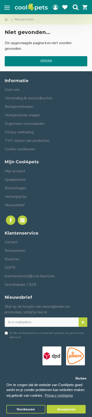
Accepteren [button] (66, 409)
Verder (46, 61)
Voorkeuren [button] (26, 409)
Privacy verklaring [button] (59, 395)
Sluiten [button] (81, 378)
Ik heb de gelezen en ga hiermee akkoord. (46, 335)
